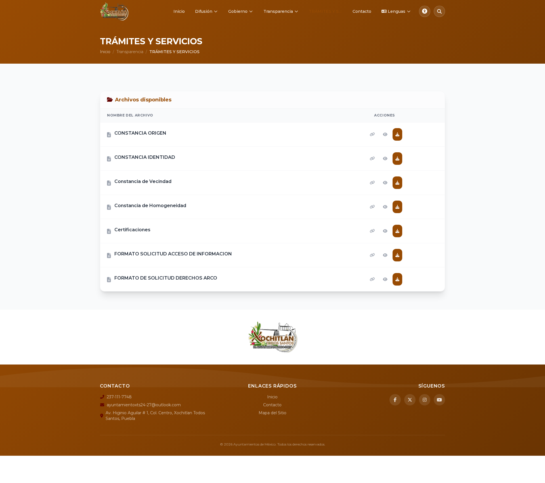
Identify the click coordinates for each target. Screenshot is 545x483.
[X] (410, 399)
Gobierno (238, 11)
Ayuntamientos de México (254, 444)
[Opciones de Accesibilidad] (424, 11)
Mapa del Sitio (272, 412)
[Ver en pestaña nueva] (385, 134)
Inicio (179, 11)
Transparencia (278, 11)
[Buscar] (439, 11)
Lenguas (396, 11)
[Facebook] (395, 399)
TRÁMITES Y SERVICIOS (328, 11)
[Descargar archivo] (397, 134)
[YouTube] (439, 399)
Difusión (203, 11)
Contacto (362, 11)
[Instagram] (424, 399)
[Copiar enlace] (372, 134)
